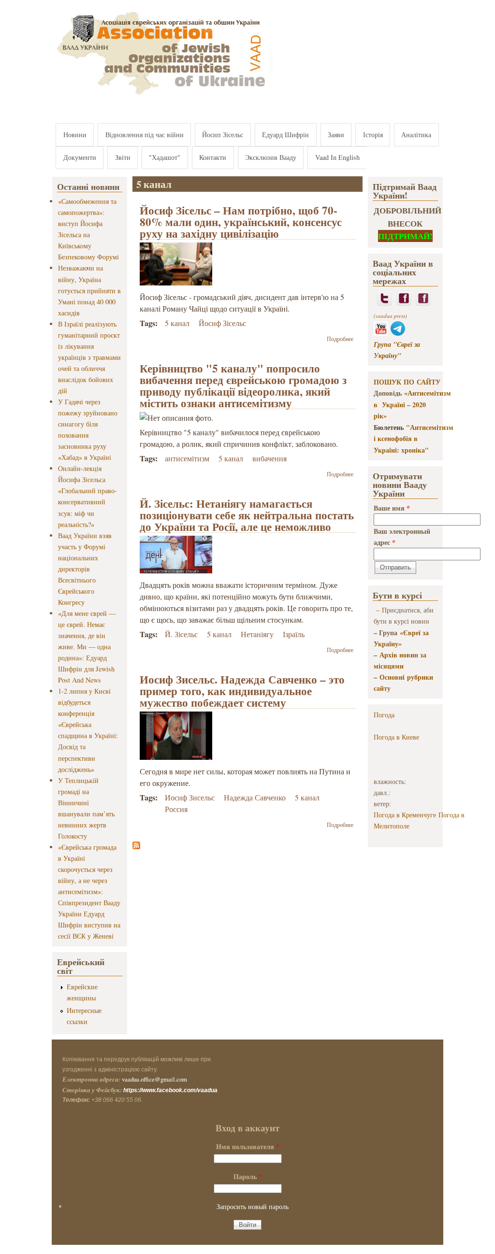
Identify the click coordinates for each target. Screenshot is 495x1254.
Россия (176, 809)
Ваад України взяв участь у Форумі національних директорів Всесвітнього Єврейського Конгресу (85, 569)
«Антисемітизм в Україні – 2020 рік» (412, 404)
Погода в (396, 736)
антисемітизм (187, 458)
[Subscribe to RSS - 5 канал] (136, 846)
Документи (79, 157)
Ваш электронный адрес (402, 536)
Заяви (336, 134)
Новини (75, 134)
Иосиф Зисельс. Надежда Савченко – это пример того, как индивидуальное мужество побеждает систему (242, 691)
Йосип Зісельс (222, 134)
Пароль (247, 1176)
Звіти (123, 157)
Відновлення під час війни (144, 134)
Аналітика (416, 134)
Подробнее (340, 338)
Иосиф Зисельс (190, 797)
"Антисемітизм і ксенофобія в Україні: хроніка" (413, 438)
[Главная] (162, 95)
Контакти (212, 157)
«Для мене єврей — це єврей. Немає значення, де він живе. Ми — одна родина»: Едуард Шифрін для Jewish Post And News (87, 646)
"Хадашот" (164, 157)
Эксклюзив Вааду (270, 157)
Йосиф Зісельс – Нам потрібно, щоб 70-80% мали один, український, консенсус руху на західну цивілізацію (241, 222)
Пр (386, 609)
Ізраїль (294, 634)
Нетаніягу (257, 634)
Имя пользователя (247, 1146)
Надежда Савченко (255, 797)
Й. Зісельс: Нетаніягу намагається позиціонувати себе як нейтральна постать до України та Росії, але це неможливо (247, 515)
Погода (384, 714)
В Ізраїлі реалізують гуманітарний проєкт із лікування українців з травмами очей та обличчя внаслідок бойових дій (89, 357)
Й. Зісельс (181, 634)
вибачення (269, 458)
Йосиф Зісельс (222, 323)
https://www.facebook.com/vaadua (170, 1090)
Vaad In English (337, 157)
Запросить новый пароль (253, 1206)
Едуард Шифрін (285, 134)
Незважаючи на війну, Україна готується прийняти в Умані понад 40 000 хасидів (89, 290)
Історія (373, 134)
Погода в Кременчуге (405, 814)
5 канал (177, 323)
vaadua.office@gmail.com (154, 1079)
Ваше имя (392, 508)
